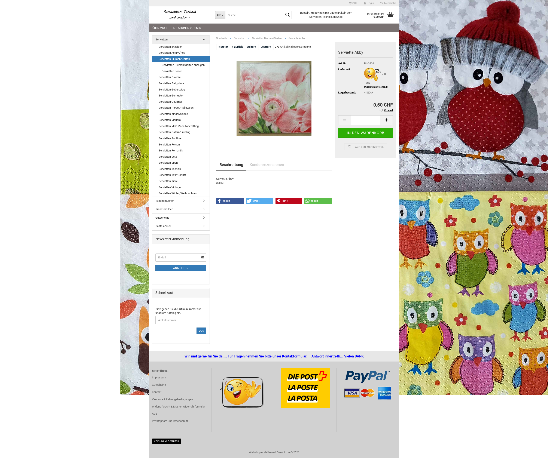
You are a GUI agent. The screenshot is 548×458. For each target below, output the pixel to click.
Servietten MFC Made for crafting (179, 126)
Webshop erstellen (260, 452)
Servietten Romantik (171, 150)
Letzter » (266, 46)
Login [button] (370, 3)
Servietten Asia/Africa (172, 52)
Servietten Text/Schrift (172, 174)
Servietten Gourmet (170, 101)
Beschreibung (231, 164)
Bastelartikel (163, 226)
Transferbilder (164, 209)
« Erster (223, 46)
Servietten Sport (168, 162)
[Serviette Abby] (274, 98)
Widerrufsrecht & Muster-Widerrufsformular (178, 406)
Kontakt (156, 392)
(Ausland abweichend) (376, 87)
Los (201, 330)
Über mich (159, 28)
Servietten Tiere (168, 181)
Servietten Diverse (170, 77)
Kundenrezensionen (267, 164)
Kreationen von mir (187, 28)
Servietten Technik (170, 168)
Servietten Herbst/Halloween (176, 107)
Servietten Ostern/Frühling (174, 132)
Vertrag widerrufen (166, 441)
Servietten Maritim (170, 120)
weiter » (252, 46)
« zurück (237, 46)
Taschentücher (164, 200)
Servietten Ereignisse (171, 83)
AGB (154, 413)
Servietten (161, 39)
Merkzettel (389, 3)
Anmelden (181, 268)
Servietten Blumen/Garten (174, 59)
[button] (353, 3)
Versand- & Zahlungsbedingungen (172, 399)
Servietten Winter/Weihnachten (178, 193)
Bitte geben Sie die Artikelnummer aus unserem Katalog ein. (178, 311)
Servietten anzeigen (170, 46)
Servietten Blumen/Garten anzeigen (183, 65)
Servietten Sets (168, 156)
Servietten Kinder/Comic (173, 114)
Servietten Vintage (170, 187)
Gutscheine (162, 217)
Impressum (159, 377)
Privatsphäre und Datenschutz (170, 420)
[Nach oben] (11, 452)
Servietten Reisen (169, 144)
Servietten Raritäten (170, 138)
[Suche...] (288, 15)
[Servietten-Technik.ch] (180, 15)
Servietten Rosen (172, 71)
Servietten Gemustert (171, 95)
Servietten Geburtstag (172, 89)
